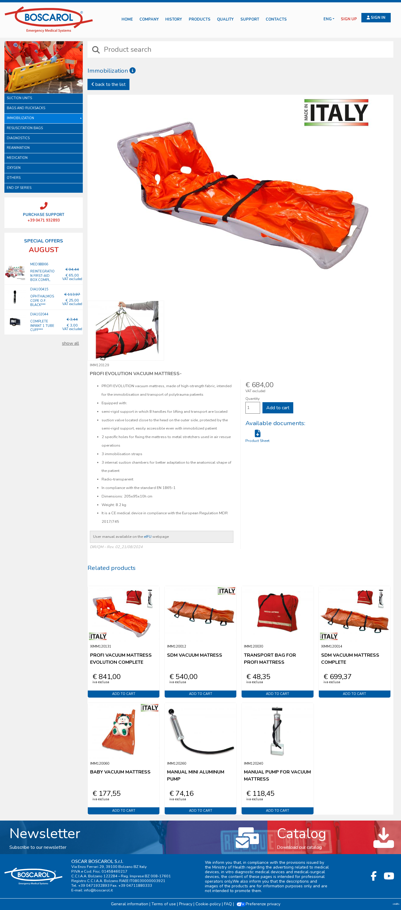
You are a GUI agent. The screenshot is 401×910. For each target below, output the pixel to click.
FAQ (228, 904)
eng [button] (328, 19)
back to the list (110, 84)
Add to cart (277, 408)
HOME (127, 19)
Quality (225, 19)
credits (396, 904)
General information (129, 904)
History (173, 19)
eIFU (147, 536)
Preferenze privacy (263, 904)
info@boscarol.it (98, 890)
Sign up (349, 19)
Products (199, 19)
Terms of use (163, 904)
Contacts (276, 19)
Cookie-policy (208, 904)
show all (70, 343)
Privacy (185, 904)
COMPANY (149, 19)
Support (249, 19)
